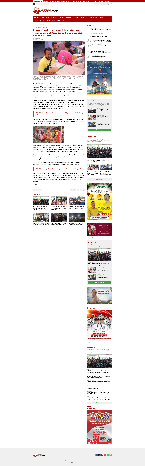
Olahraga (61, 17)
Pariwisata (68, 17)
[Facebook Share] (71, 190)
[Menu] (34, 4)
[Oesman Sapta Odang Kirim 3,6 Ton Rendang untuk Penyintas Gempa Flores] (59, 200)
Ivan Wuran (38, 38)
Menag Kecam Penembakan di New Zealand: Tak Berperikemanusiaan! (99, 46)
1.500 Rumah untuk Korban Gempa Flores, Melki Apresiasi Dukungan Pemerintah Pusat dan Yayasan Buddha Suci (40, 208)
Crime (47, 17)
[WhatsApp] (108, 455)
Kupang (101, 17)
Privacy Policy (65, 460)
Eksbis (42, 17)
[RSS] (110, 455)
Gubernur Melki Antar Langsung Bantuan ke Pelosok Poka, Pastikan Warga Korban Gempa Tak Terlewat (59, 225)
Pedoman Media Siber (88, 460)
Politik (82, 17)
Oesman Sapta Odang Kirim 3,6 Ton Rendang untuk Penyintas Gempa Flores (83, 1)
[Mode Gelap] (111, 4)
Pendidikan (76, 17)
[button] (108, 4)
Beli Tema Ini (40, 4)
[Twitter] (99, 455)
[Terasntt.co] (45, 10)
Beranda (36, 17)
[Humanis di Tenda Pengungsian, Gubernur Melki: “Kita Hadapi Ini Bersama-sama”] (77, 200)
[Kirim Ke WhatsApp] (84, 190)
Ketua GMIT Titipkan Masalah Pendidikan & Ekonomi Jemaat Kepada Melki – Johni (100, 35)
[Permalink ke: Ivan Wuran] (34, 39)
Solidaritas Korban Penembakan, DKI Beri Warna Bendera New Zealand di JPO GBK (100, 41)
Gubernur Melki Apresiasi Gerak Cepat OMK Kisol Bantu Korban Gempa (41, 225)
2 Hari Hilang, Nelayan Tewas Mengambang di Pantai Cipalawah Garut (100, 51)
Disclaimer (79, 460)
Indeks (46, 4)
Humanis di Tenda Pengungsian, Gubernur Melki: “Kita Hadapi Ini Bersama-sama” (77, 208)
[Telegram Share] (81, 190)
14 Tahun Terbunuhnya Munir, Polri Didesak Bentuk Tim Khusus (98, 57)
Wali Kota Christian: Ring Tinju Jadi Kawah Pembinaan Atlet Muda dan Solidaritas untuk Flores (76, 225)
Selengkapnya (99, 130)
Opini (63, 20)
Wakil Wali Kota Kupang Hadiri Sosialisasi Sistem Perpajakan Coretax (100, 30)
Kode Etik (58, 460)
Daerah (36, 20)
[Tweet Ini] (74, 190)
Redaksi (73, 460)
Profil (87, 17)
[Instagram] (105, 455)
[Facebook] (96, 455)
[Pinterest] (102, 455)
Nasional (42, 20)
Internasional (93, 17)
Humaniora (54, 17)
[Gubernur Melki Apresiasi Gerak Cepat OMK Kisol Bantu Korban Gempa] (41, 217)
